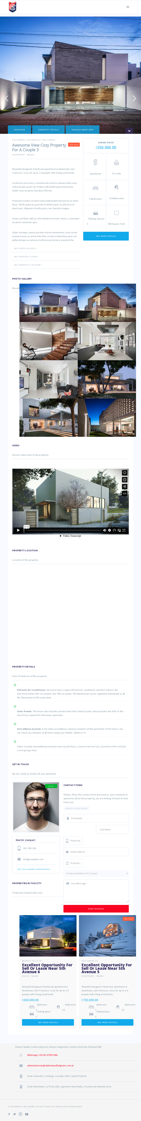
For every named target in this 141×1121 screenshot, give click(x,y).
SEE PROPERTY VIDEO (25, 257)
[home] (12, 6)
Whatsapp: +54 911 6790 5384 (42, 1055)
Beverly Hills (30, 961)
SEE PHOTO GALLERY (25, 248)
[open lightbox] (48, 303)
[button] (128, 6)
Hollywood (48, 140)
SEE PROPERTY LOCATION (27, 265)
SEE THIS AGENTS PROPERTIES (33, 869)
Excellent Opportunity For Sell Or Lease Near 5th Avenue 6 (47, 968)
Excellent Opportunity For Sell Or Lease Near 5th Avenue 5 (107, 968)
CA (40, 961)
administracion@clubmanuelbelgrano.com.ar (50, 1065)
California (18, 140)
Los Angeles (33, 140)
